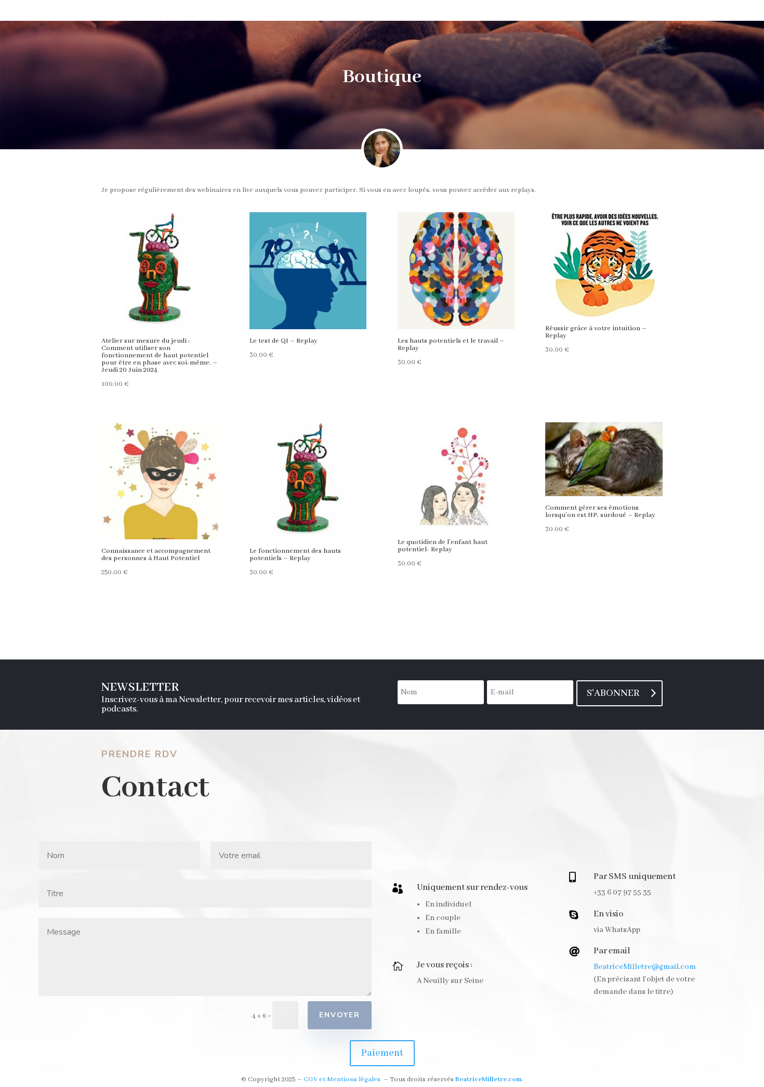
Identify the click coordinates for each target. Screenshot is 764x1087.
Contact (620, 12)
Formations (492, 12)
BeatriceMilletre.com (488, 1079)
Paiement (382, 1053)
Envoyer (339, 1015)
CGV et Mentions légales (342, 1079)
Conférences (361, 12)
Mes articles (561, 12)
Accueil (143, 12)
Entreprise (428, 12)
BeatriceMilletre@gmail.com (645, 967)
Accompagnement (215, 12)
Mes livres (295, 12)
